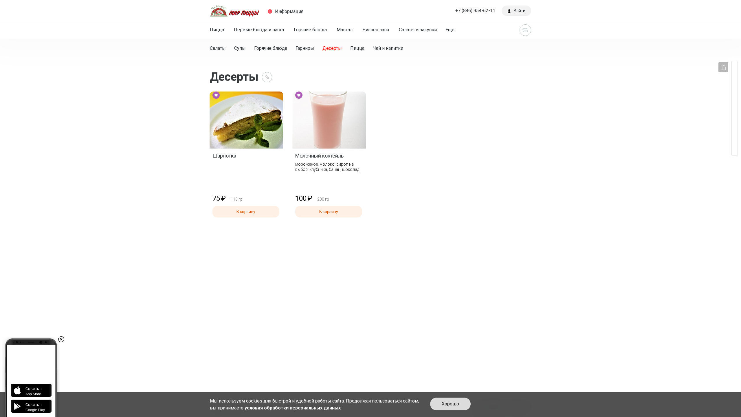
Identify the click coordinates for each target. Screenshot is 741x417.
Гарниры (305, 48)
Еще (449, 29)
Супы (240, 48)
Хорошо (450, 404)
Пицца (217, 29)
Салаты (218, 48)
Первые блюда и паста (259, 29)
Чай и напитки (388, 48)
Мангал (345, 29)
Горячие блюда (310, 29)
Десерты (332, 48)
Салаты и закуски (418, 29)
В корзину (245, 211)
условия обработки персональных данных (293, 408)
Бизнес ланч (375, 29)
